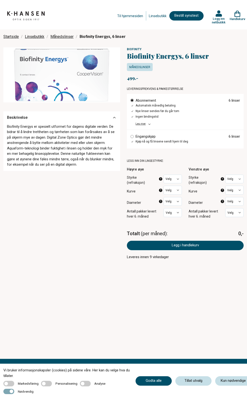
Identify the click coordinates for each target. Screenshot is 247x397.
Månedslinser (62, 36)
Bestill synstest (186, 15)
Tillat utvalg (193, 380)
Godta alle (154, 380)
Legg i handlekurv (185, 245)
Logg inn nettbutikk (218, 20)
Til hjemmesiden (130, 16)
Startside (11, 36)
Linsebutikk (157, 16)
